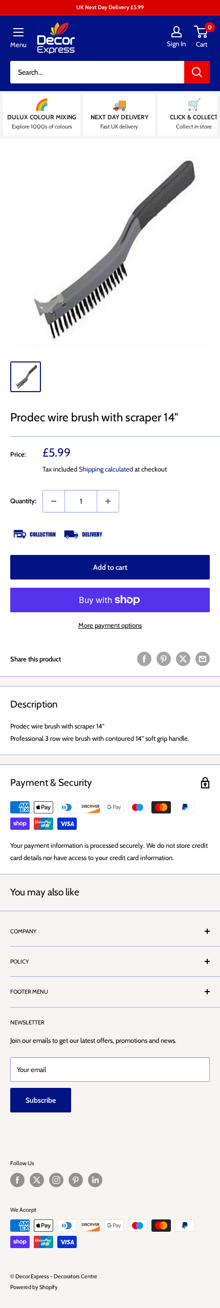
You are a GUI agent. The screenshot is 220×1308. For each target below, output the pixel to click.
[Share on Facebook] (144, 659)
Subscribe (41, 1100)
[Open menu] (18, 32)
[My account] (176, 31)
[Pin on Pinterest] (164, 659)
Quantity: (23, 501)
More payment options (110, 625)
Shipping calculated (106, 469)
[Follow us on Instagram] (56, 1180)
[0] (201, 32)
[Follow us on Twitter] (37, 1180)
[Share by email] (202, 659)
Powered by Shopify (34, 1287)
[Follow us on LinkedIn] (95, 1180)
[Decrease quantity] (53, 501)
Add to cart (110, 567)
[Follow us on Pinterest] (76, 1180)
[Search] (197, 72)
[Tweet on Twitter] (183, 659)
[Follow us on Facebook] (17, 1180)
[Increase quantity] (108, 501)
